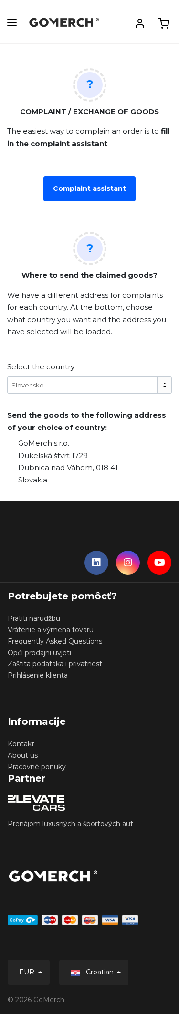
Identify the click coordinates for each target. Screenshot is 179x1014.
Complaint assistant (89, 188)
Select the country (40, 366)
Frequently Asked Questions (55, 641)
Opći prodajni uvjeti (39, 652)
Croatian (100, 972)
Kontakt (21, 744)
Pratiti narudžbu (34, 618)
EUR (27, 972)
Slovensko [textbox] (27, 385)
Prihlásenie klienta (38, 675)
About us (23, 755)
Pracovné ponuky (37, 767)
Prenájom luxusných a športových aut (70, 823)
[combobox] (89, 385)
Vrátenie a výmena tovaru (51, 630)
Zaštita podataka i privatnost (55, 663)
